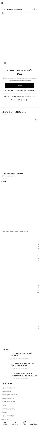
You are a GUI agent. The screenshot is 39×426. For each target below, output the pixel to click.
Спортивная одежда (8, 409)
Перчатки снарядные (8, 416)
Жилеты (4, 412)
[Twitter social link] (19, 100)
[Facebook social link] (17, 100)
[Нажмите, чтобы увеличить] (5, 63)
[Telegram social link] (26, 100)
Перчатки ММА (6, 391)
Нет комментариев (23, 358)
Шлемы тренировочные (14, 9)
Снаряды (5, 405)
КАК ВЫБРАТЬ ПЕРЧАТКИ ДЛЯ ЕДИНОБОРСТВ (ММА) (22, 365)
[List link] (20, 289)
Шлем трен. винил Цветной (12, 173)
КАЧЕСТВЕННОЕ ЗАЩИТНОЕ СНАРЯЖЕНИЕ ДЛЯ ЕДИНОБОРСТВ (23, 375)
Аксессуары (5, 419)
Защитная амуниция (8, 401)
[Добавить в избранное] (34, 120)
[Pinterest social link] (21, 100)
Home (3, 9)
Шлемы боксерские (8, 398)
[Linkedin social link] (24, 100)
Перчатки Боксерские (8, 388)
